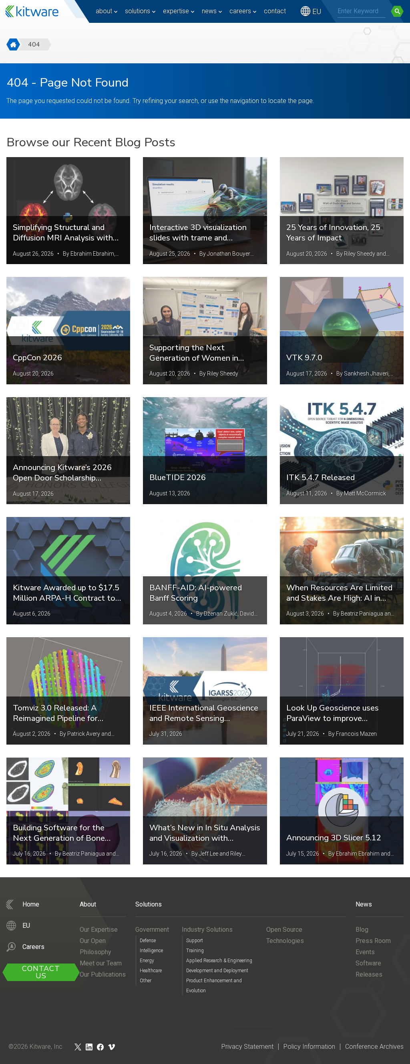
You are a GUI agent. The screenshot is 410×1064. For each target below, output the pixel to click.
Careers (240, 11)
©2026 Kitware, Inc (35, 1046)
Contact (275, 11)
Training (195, 950)
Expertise (176, 11)
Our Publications (103, 974)
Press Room (373, 941)
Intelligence (151, 950)
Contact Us (41, 972)
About (104, 11)
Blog (362, 929)
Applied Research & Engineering (219, 960)
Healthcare (151, 970)
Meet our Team (101, 963)
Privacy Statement (247, 1046)
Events (365, 952)
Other (145, 980)
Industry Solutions (207, 929)
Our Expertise (99, 929)
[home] (13, 44)
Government (152, 929)
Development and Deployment (217, 970)
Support (194, 940)
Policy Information (309, 1046)
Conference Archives (374, 1046)
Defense (148, 940)
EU (316, 11)
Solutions (137, 11)
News (209, 11)
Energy (147, 960)
